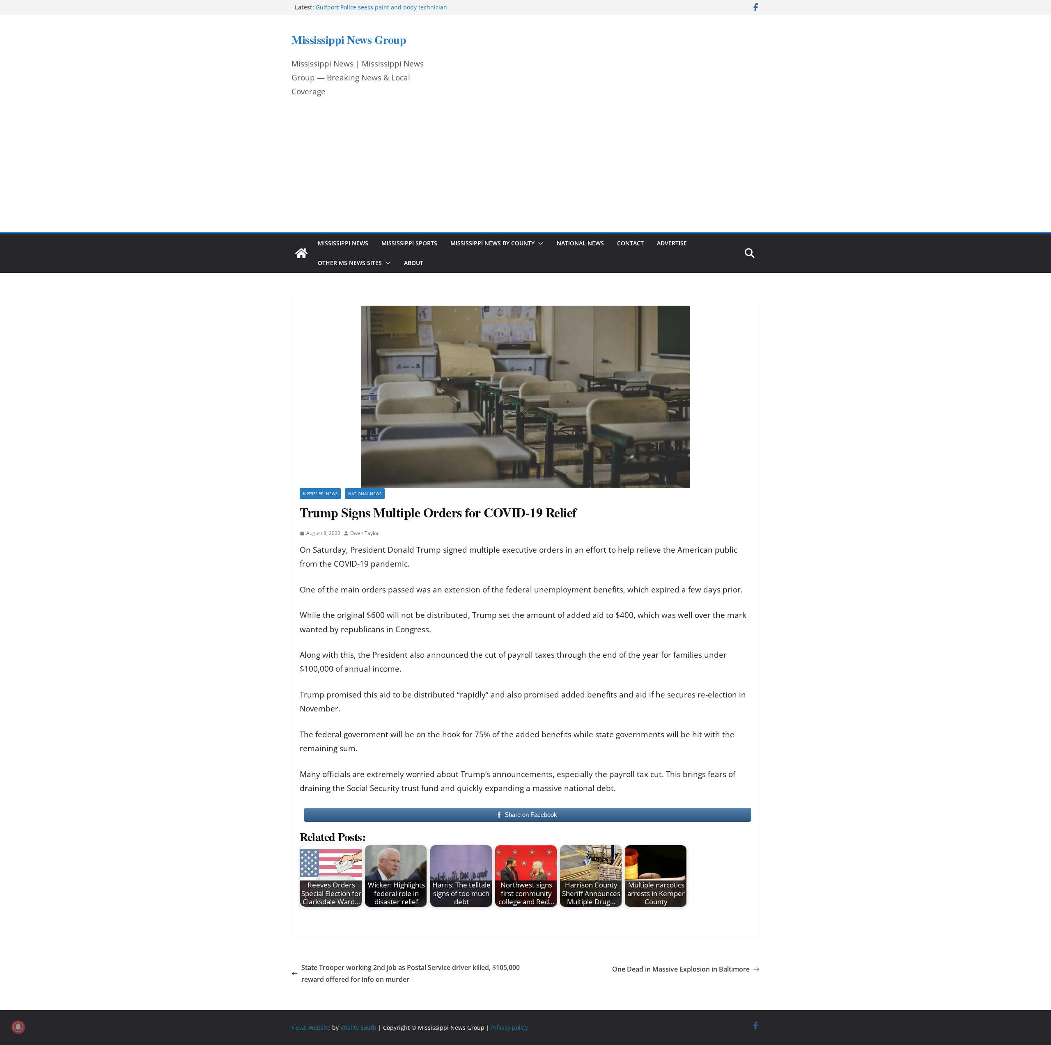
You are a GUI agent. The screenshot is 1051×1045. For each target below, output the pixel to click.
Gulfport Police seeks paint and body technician (381, 7)
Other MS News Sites (350, 263)
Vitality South (358, 1027)
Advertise (672, 243)
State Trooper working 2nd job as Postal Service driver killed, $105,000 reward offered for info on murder (410, 973)
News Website (310, 1027)
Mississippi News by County (492, 243)
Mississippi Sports (409, 243)
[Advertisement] (525, 170)
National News (580, 243)
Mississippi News (343, 243)
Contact (630, 243)
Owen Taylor (364, 533)
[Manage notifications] (18, 1027)
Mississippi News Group (348, 39)
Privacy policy (509, 1027)
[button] (539, 243)
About (413, 263)
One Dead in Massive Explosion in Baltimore (681, 969)
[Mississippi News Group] (301, 253)
